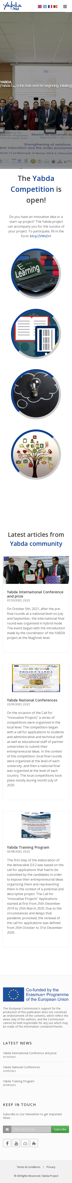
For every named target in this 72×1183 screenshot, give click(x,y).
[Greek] (45, 6)
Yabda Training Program (18, 1081)
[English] (39, 6)
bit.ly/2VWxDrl (40, 236)
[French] (50, 6)
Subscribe (60, 1129)
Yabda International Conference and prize (30, 1053)
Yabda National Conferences (21, 1067)
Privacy (51, 1167)
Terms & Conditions (28, 1167)
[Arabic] (55, 6)
